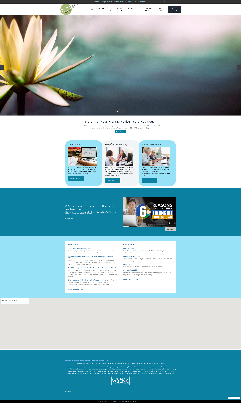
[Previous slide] (2, 67)
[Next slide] (239, 67)
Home (90, 9)
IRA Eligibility (128, 248)
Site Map (68, 391)
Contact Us (161, 9)
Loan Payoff (128, 264)
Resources (132, 8)
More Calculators (130, 279)
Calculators (128, 244)
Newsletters (73, 244)
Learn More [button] (75, 179)
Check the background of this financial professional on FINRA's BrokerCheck (119, 2)
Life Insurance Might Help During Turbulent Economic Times (91, 280)
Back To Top (233, 397)
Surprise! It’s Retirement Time (79, 248)
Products (121, 8)
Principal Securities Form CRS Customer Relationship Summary (87, 360)
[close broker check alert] (165, 1)
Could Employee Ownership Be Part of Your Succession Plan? (92, 268)
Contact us (120, 131)
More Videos (70, 218)
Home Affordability (130, 270)
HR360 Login (174, 9)
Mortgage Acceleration (132, 256)
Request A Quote (147, 9)
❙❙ (122, 111)
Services (110, 8)
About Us (100, 8)
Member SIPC (128, 369)
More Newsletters (75, 289)
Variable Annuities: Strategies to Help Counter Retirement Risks (90, 257)
